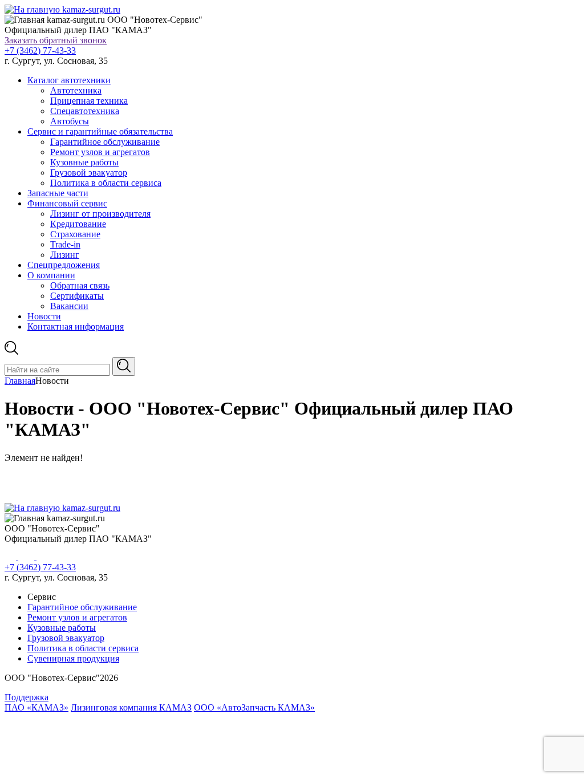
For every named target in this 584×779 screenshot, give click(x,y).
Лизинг (64, 254)
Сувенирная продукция (73, 658)
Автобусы (69, 121)
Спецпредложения (63, 265)
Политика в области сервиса (105, 183)
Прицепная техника (89, 101)
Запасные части (57, 193)
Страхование (75, 234)
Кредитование (78, 224)
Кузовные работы (84, 162)
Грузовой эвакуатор (88, 172)
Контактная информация (75, 326)
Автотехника (76, 90)
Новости (44, 316)
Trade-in (65, 244)
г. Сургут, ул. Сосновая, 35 (56, 61)
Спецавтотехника (84, 111)
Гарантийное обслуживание (105, 142)
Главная (20, 381)
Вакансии (69, 306)
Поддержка (26, 697)
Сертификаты (77, 296)
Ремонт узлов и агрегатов (100, 152)
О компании (51, 275)
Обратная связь (80, 285)
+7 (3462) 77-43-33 (40, 50)
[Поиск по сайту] (123, 366)
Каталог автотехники (69, 80)
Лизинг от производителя (100, 213)
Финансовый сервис (67, 203)
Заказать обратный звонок (56, 40)
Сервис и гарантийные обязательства (100, 131)
